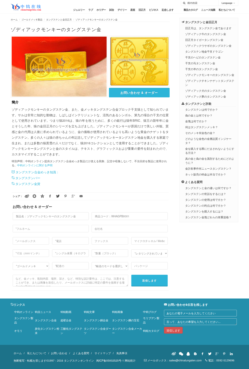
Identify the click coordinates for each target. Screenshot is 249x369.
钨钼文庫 (89, 312)
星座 (132, 9)
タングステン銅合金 (96, 320)
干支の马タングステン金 (200, 63)
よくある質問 (81, 353)
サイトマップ (103, 353)
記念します (168, 9)
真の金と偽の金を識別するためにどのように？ (209, 161)
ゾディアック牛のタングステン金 (205, 34)
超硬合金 (65, 320)
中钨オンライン (23, 312)
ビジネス (153, 9)
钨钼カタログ (151, 331)
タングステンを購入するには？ (204, 211)
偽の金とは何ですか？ (198, 115)
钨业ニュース (43, 312)
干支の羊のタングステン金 (201, 69)
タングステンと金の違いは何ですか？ (208, 188)
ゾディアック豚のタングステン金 (205, 96)
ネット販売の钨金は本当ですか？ (205, 174)
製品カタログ (191, 9)
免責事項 (121, 353)
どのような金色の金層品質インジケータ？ (208, 141)
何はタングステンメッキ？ (201, 127)
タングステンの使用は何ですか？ (205, 200)
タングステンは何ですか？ (201, 109)
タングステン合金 (46, 320)
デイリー (122, 9)
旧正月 (142, 9)
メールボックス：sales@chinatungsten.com (174, 360)
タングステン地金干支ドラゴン (204, 51)
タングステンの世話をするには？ (205, 194)
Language (227, 3)
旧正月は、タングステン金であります (208, 28)
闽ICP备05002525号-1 (110, 360)
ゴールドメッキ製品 (31, 19)
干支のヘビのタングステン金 (203, 57)
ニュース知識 (208, 9)
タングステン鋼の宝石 (125, 320)
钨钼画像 (117, 312)
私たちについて (227, 9)
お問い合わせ (59, 353)
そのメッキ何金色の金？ (200, 133)
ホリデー (101, 9)
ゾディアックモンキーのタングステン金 (96, 19)
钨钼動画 (65, 312)
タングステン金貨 (27, 183)
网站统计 (130, 360)
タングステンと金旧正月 (59, 19)
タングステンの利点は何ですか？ (205, 205)
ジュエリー (79, 9)
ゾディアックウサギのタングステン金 (208, 46)
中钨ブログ (150, 312)
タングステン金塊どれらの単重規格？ (208, 217)
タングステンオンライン (79, 360)
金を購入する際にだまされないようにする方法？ (209, 151)
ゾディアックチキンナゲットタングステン (209, 83)
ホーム (14, 19)
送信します (149, 280)
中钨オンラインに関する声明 (35, 165)
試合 (111, 9)
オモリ (18, 331)
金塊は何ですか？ (196, 121)
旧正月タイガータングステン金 (204, 40)
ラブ (90, 9)
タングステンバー (27, 178)
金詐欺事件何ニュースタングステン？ (208, 168)
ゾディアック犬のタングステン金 (205, 90)
